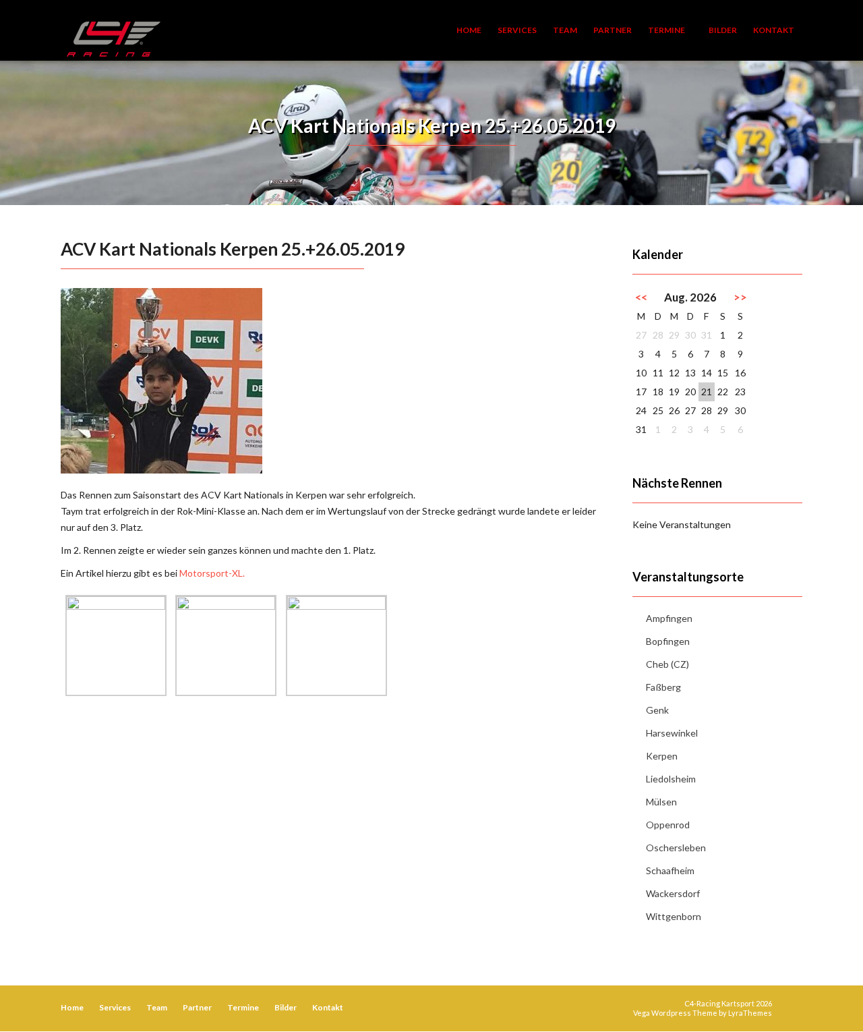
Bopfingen (668, 641)
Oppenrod (668, 824)
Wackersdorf (673, 893)
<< (641, 297)
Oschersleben (676, 847)
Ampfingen (669, 618)
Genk (657, 710)
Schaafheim (670, 870)
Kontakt (773, 30)
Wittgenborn (673, 916)
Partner (612, 30)
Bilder (723, 30)
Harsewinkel (672, 733)
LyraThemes (750, 1012)
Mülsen (661, 801)
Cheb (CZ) (667, 664)
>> (740, 297)
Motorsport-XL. (212, 573)
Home (468, 30)
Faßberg (663, 687)
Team (565, 30)
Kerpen (662, 756)
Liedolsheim (671, 778)
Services (517, 30)
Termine (667, 30)
